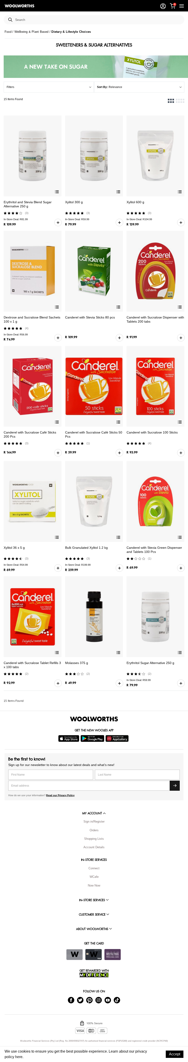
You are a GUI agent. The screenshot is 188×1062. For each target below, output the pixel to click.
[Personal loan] (113, 954)
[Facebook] (71, 1000)
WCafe (94, 876)
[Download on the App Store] (69, 738)
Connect (94, 868)
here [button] (18, 1057)
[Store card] (74, 954)
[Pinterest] (89, 1000)
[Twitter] (80, 1000)
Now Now (94, 885)
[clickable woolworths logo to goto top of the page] (94, 719)
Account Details (94, 847)
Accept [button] (174, 1054)
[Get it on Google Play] (92, 738)
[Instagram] (98, 1000)
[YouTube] (108, 1000)
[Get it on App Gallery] (117, 738)
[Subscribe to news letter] (175, 786)
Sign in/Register (94, 821)
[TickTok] (117, 1000)
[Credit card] (93, 954)
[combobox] (98, 19)
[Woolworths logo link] (19, 6)
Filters (10, 87)
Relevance (115, 87)
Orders (94, 830)
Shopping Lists (94, 838)
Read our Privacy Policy (60, 795)
